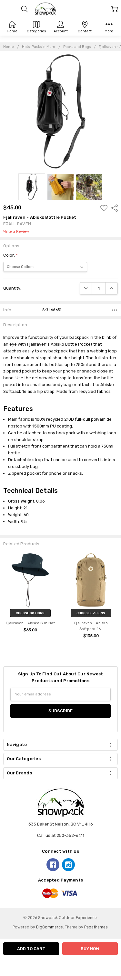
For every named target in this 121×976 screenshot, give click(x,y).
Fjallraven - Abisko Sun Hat (30, 623)
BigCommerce (49, 927)
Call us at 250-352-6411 (60, 835)
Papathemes (95, 927)
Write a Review (16, 232)
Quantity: (12, 288)
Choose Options (30, 613)
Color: (10, 255)
